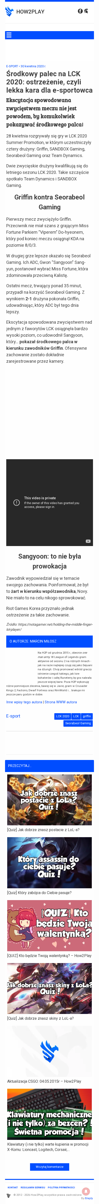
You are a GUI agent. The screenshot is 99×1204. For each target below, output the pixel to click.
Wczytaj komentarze (49, 1167)
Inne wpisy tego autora (24, 702)
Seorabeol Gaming (78, 723)
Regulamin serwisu (33, 1187)
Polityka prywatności (61, 1187)
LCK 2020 (62, 716)
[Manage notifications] (86, 1191)
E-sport (12, 66)
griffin (87, 716)
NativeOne (49, 1157)
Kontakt (13, 1187)
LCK (76, 716)
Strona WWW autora (61, 702)
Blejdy (89, 1198)
